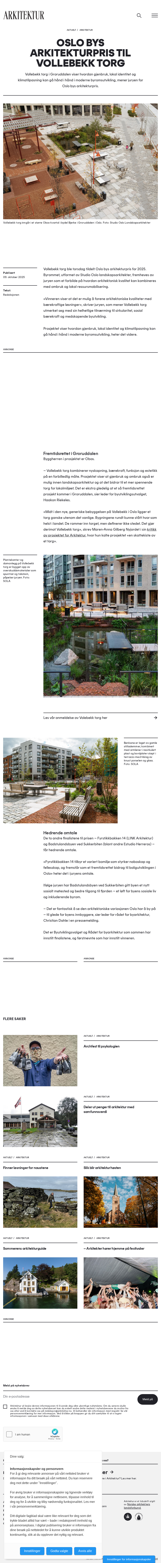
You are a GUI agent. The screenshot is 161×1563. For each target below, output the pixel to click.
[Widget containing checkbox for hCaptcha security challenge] (32, 1434)
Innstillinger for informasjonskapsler (129, 1559)
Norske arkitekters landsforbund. (137, 1506)
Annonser (96, 1472)
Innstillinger (32, 1551)
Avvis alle (85, 1551)
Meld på (148, 1399)
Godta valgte (59, 1551)
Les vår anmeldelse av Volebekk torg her (75, 718)
